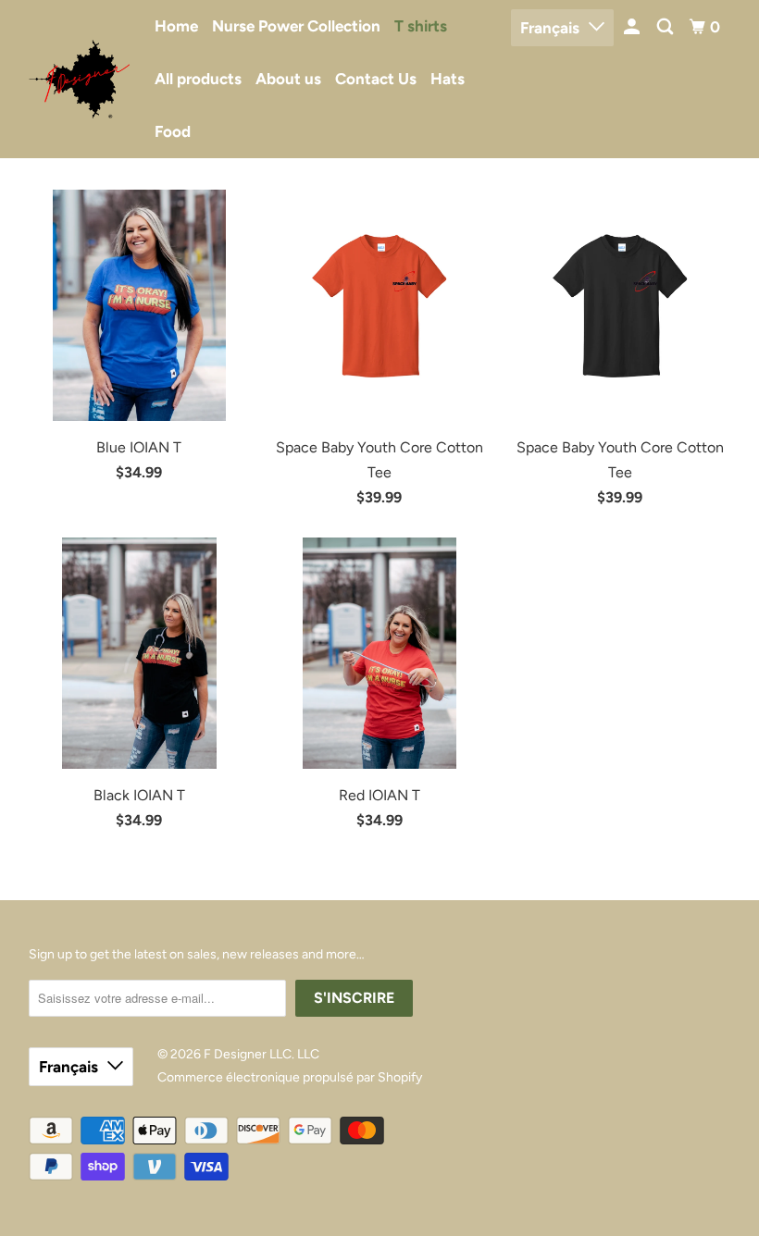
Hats (447, 78)
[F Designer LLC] (80, 79)
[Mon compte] (633, 27)
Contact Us (376, 78)
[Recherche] (666, 27)
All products (198, 78)
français (549, 28)
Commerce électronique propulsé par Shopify (289, 1077)
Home (176, 26)
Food (173, 131)
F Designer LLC (248, 1054)
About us (288, 78)
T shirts (420, 26)
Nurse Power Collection (296, 26)
